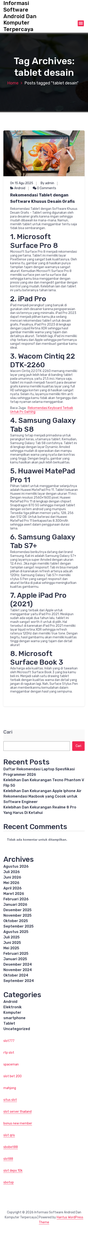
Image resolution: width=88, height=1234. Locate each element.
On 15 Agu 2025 (21, 183)
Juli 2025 (11, 937)
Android (19, 188)
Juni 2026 (12, 877)
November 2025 (17, 915)
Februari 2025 (15, 953)
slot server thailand (17, 1112)
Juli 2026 (11, 872)
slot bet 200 (12, 1076)
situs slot (10, 1100)
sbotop (8, 1182)
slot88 (8, 1159)
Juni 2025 (12, 942)
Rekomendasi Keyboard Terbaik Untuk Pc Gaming (41, 410)
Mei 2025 (11, 948)
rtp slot (8, 1053)
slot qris (9, 1135)
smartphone (14, 1018)
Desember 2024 (17, 964)
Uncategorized (16, 1029)
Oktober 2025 (15, 921)
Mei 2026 (11, 883)
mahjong (9, 1088)
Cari (7, 732)
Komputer (12, 1012)
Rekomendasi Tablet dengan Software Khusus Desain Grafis (42, 198)
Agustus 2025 (15, 932)
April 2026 (12, 888)
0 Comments (46, 188)
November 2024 (17, 970)
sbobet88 (10, 1147)
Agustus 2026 (16, 866)
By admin (47, 183)
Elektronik (12, 1007)
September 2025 (18, 926)
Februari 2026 (16, 899)
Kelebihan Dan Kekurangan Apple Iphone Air (42, 791)
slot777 (8, 1041)
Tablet (9, 1023)
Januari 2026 (15, 904)
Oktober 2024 (15, 975)
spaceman (11, 1064)
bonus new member (17, 1123)
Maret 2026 (13, 893)
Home (13, 83)
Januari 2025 (15, 959)
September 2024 (18, 981)
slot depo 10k (13, 1171)
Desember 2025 (17, 910)
